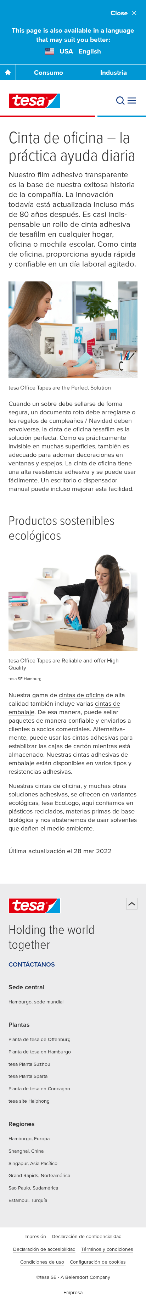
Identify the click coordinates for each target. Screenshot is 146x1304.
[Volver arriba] (131, 904)
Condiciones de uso (42, 1262)
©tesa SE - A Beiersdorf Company (73, 1277)
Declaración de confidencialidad (87, 1236)
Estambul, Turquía (28, 1200)
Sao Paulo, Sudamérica (33, 1188)
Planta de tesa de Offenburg (40, 1039)
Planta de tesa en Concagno (39, 1088)
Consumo (48, 72)
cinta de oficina (82, 429)
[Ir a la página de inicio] (8, 72)
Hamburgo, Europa (29, 1138)
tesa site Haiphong (29, 1101)
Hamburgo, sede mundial (36, 1001)
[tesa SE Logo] (35, 100)
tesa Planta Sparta (28, 1076)
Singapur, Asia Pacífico (33, 1163)
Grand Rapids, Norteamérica (39, 1175)
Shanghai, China (26, 1151)
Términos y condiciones (107, 1249)
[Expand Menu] (131, 100)
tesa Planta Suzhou (29, 1064)
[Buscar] (120, 100)
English (90, 51)
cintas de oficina (81, 695)
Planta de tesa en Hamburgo (40, 1051)
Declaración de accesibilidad (44, 1249)
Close (119, 13)
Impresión (35, 1236)
